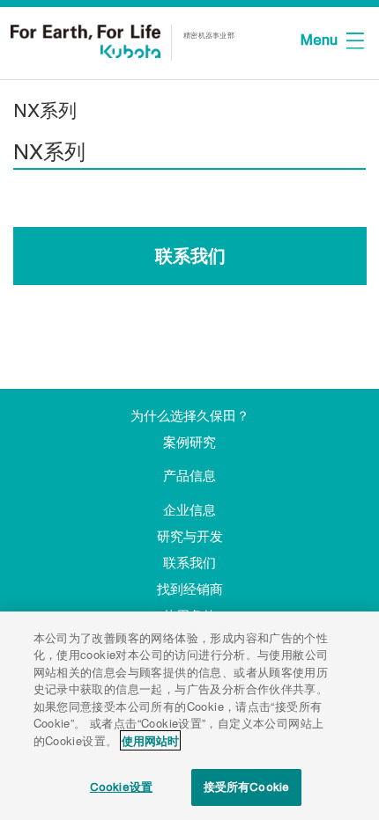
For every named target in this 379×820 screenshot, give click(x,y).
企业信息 (189, 509)
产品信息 (189, 475)
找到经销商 (190, 589)
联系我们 (190, 256)
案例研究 (189, 442)
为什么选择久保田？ (189, 415)
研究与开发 (190, 536)
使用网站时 (150, 740)
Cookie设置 (121, 787)
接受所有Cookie (246, 787)
